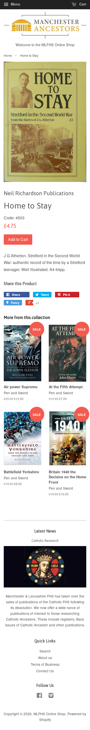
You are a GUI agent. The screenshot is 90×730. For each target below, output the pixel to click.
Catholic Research (45, 541)
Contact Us (45, 670)
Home (8, 55)
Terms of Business (45, 664)
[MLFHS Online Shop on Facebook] (39, 696)
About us (45, 657)
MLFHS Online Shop (50, 713)
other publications (70, 624)
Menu (15, 4)
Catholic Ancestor (34, 624)
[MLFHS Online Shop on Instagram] (51, 696)
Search (45, 650)
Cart (82, 4)
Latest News (45, 531)
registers (67, 619)
